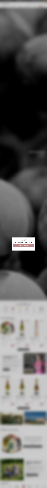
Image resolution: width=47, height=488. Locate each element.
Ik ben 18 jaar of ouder (23, 245)
